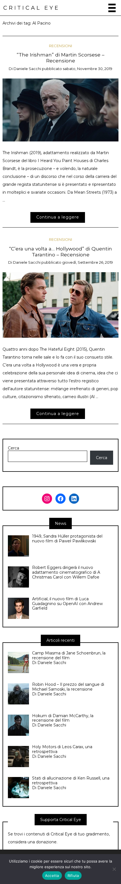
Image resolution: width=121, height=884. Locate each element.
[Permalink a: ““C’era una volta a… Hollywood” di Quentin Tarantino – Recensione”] (61, 304)
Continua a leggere (57, 217)
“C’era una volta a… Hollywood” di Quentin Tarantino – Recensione (60, 251)
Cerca (13, 448)
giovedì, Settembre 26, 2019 (87, 262)
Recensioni (60, 45)
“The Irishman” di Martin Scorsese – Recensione (60, 58)
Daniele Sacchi (27, 68)
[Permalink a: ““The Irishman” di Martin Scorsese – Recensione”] (61, 109)
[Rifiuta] (114, 869)
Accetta (52, 875)
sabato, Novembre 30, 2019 (87, 68)
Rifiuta (73, 875)
